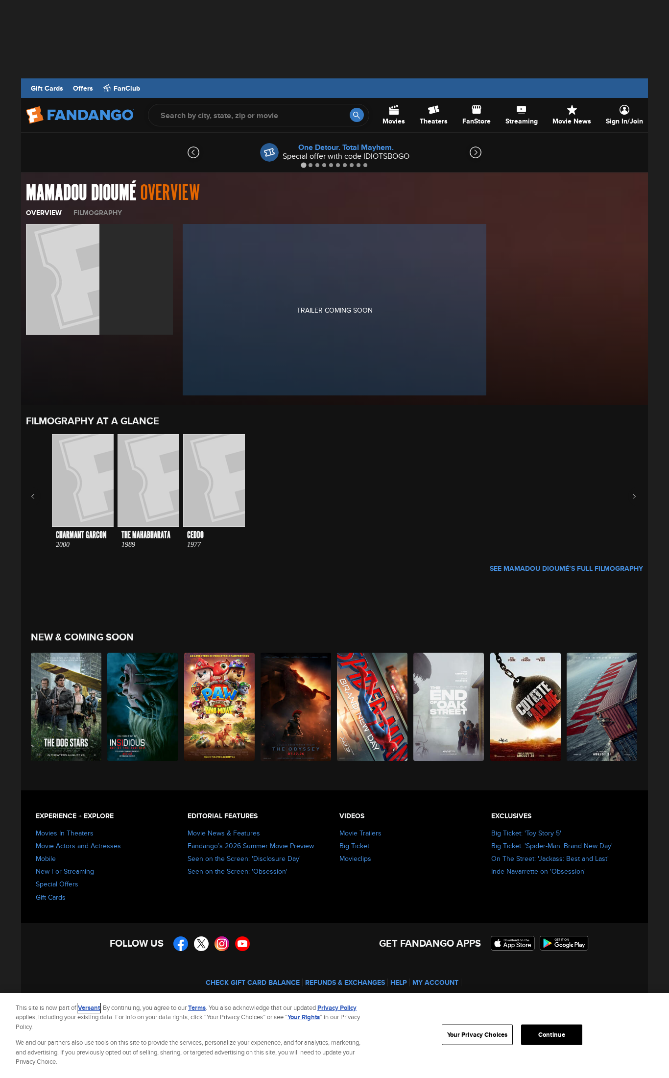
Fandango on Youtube (242, 943)
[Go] (357, 115)
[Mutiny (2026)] (602, 707)
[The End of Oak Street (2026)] (449, 707)
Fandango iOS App (513, 943)
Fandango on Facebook (180, 943)
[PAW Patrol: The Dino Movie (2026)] (220, 707)
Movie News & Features (224, 833)
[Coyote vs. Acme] (526, 707)
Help (398, 982)
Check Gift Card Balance (253, 982)
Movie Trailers (360, 833)
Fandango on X (201, 943)
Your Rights (303, 1017)
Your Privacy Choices (477, 1034)
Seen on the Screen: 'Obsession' (237, 871)
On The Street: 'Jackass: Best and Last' (550, 858)
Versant (89, 1007)
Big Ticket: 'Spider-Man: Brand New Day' (552, 846)
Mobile (46, 858)
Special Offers (57, 884)
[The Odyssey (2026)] (296, 707)
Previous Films (41, 496)
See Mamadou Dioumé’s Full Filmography (566, 568)
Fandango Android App (564, 943)
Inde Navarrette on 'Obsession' (538, 871)
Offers (83, 88)
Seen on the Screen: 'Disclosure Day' (244, 858)
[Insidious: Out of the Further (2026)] (143, 707)
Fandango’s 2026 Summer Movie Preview (251, 846)
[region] (334, 1035)
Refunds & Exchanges (345, 982)
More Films (627, 496)
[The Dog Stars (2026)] (66, 707)
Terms (197, 1007)
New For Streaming (65, 871)
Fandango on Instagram (222, 943)
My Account (435, 982)
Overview (44, 213)
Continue (551, 1034)
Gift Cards (47, 88)
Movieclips (355, 858)
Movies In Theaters (65, 833)
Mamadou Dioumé (81, 193)
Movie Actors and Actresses (78, 846)
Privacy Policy (337, 1007)
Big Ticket (354, 846)
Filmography (97, 213)
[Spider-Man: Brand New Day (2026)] (372, 707)
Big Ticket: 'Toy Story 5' (526, 833)
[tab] (303, 165)
